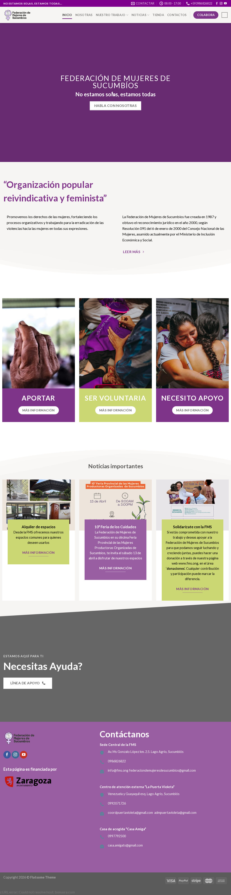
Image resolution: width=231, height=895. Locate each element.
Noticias (139, 15)
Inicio (67, 15)
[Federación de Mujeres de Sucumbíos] (26, 15)
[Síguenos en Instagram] (221, 3)
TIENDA (158, 15)
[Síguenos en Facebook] (216, 3)
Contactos (177, 15)
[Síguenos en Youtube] (225, 3)
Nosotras (84, 15)
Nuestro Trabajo (110, 15)
